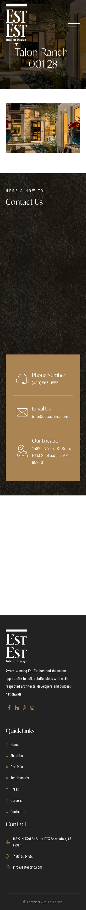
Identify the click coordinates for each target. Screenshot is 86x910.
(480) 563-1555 (45, 382)
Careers (16, 800)
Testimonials (20, 777)
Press (15, 789)
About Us (17, 755)
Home (15, 744)
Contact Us (18, 811)
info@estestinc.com (50, 416)
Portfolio (17, 766)
